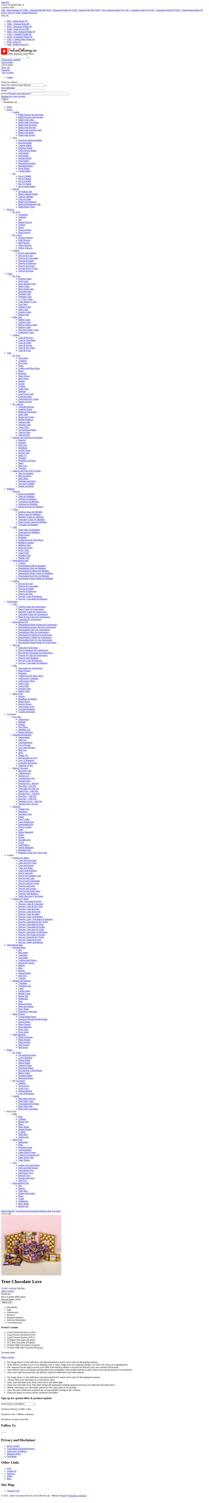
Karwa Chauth (24, 827)
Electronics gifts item (27, 1011)
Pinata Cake (23, 314)
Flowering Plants (25, 1068)
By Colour (17, 235)
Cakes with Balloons (27, 870)
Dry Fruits (22, 363)
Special (16, 189)
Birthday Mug (24, 545)
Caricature (22, 955)
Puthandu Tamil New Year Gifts (32, 852)
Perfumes (22, 373)
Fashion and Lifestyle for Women (28, 437)
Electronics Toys (25, 1173)
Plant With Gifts (25, 1106)
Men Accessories (25, 473)
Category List (13, 1491)
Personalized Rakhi (27, 163)
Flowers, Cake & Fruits (28, 909)
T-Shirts (21, 386)
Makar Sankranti (25, 832)
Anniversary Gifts (26, 706)
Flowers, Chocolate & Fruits (31, 924)
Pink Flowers (24, 240)
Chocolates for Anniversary (30, 668)
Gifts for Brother (25, 196)
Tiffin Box (23, 1134)
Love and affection (26, 747)
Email (3, 90)
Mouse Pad (23, 996)
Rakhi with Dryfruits (27, 125)
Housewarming (25, 1091)
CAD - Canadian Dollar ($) (136, 10)
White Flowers (24, 245)
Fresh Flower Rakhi (27, 150)
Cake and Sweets (26, 865)
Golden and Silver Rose (29, 368)
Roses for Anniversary (28, 647)
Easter (21, 817)
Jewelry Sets (23, 453)
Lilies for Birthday (26, 496)
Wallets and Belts (26, 486)
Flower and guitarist (27, 253)
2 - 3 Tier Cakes (25, 299)
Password (5, 93)
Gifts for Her (24, 435)
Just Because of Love (27, 758)
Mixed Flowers (25, 222)
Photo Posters (24, 1039)
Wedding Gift (24, 729)
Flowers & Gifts (25, 594)
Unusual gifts (24, 422)
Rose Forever (24, 232)
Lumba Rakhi (24, 171)
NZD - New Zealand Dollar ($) (109, 10)
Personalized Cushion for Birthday (33, 571)
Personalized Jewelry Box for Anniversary (37, 627)
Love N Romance (26, 760)
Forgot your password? (20, 93)
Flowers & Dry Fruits (28, 268)
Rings (20, 463)
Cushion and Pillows (27, 960)
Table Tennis (24, 1160)
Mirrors (21, 965)
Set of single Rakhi (26, 186)
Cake (15, 604)
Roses (21, 227)
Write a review (7, 1291)
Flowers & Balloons (27, 263)
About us (11, 1473)
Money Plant (24, 1073)
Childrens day (24, 773)
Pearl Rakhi (23, 161)
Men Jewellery (24, 476)
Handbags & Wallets (27, 699)
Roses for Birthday (26, 494)
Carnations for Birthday (28, 501)
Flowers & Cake (25, 255)
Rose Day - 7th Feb (27, 786)
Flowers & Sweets (26, 266)
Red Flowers (24, 243)
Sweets (21, 384)
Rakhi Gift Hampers (27, 202)
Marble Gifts (24, 558)
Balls (20, 1145)
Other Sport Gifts (26, 1157)
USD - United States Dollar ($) (189, 10)
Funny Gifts (23, 550)
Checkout (5, 70)
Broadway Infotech (77, 1495)
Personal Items (19, 947)
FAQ (9, 1468)
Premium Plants (25, 1075)
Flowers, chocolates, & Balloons (32, 932)
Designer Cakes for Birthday (31, 517)
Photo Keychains (26, 1006)
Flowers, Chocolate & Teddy (31, 929)
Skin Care (22, 466)
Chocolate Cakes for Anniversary (33, 614)
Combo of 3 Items (21, 899)
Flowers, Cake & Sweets (29, 911)
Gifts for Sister (24, 199)
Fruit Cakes (23, 281)
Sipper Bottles (24, 973)
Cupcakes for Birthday (28, 524)
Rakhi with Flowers (27, 127)
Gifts (9, 353)
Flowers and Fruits (26, 886)
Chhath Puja (23, 809)
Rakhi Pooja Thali (26, 207)
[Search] (28, 57)
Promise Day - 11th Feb (29, 793)
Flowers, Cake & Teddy (29, 914)
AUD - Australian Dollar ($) (161, 10)
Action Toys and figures (29, 1165)
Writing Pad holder (26, 1193)
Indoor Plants (24, 1063)
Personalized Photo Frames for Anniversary (37, 624)
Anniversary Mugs (26, 681)
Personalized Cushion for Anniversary (35, 635)
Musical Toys (24, 1175)
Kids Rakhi (23, 155)
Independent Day (26, 824)
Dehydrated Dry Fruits (28, 399)
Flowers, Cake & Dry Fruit (30, 906)
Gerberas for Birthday (28, 504)
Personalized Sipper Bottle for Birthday (35, 578)
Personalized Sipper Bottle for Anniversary (37, 642)
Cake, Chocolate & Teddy (30, 901)
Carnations (23, 214)
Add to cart (6, 1302)
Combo (16, 112)
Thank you (23, 755)
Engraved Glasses (26, 963)
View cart (5, 67)
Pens (20, 1001)
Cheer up (22, 740)
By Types (17, 1052)
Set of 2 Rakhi (24, 176)
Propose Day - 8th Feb (28, 783)
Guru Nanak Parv (26, 822)
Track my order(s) (9, 85)
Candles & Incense (26, 712)
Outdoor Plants (25, 1065)
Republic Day (24, 840)
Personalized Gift (20, 622)
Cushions (22, 360)
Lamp (20, 988)
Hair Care (22, 445)
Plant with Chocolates (28, 1109)
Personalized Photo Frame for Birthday (35, 573)
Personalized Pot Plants (28, 1104)
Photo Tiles (23, 1029)
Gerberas (22, 217)
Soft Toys (22, 975)
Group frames (24, 1022)
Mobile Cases (24, 993)
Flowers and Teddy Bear (29, 891)
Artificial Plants (25, 409)
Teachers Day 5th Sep (28, 804)
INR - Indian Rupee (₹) (11, 10)
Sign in (4, 88)
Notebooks (23, 998)
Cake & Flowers (25, 337)
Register (11, 88)
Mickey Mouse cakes (27, 325)
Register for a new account (13, 96)
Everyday (17, 717)
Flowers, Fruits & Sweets (29, 940)
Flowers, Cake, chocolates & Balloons (35, 919)
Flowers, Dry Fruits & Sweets (31, 934)
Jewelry (21, 696)
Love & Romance (26, 1093)
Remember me (10, 102)
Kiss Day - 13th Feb (27, 799)
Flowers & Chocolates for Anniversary (35, 653)
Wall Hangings (19, 1034)
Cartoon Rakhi (24, 145)
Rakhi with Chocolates (28, 122)
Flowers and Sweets (27, 888)
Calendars (22, 983)
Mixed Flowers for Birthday (30, 507)
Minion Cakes (24, 327)
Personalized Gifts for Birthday (32, 565)
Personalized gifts (20, 560)
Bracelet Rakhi (25, 143)
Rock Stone (23, 1032)
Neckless (22, 458)
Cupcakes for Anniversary (30, 619)
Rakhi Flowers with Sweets (30, 117)
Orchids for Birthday (27, 499)
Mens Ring (23, 478)
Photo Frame (24, 376)
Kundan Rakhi (24, 158)
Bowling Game (25, 1147)
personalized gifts (14, 945)
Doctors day (23, 776)
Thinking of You (25, 765)
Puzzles (21, 970)
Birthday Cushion (26, 542)
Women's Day (24, 781)
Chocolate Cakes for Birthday (31, 519)
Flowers (10, 209)
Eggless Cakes (24, 312)
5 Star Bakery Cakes (27, 302)
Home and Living (26, 417)
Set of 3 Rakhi (24, 179)
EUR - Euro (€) (8, 13)
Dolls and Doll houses (28, 1168)
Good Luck (23, 1088)
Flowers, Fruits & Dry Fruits (31, 937)
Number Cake (24, 307)
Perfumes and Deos (27, 460)
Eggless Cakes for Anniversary (32, 606)
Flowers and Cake (26, 878)
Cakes (9, 273)
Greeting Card (24, 986)
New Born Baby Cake (28, 330)
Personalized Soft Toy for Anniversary (35, 640)
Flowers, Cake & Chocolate (30, 904)
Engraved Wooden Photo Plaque (32, 1019)
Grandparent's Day (26, 778)
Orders (10, 77)
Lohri (20, 829)
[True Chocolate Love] (31, 1274)
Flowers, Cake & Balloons (30, 596)
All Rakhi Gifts (25, 191)
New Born (23, 727)
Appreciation (24, 737)
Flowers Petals (24, 230)
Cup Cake (22, 304)
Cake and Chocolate (27, 860)
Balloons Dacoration (27, 412)
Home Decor (24, 701)
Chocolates (23, 358)
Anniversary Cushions (28, 678)
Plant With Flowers (26, 1098)
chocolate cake (24, 291)
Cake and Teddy (25, 868)
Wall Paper (23, 1047)
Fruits (20, 366)
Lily (20, 220)
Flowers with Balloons (28, 658)
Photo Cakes (24, 286)
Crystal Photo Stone (27, 1016)
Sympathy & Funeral (27, 763)
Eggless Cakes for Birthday (30, 512)
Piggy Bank (23, 1009)
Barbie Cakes (24, 319)
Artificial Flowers (26, 407)
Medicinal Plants (25, 1078)
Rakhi (9, 109)
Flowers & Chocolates (28, 258)
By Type (16, 212)
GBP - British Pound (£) (27, 13)
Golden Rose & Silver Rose (30, 540)
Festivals (16, 806)
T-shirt (21, 1198)
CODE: (4, 1288)
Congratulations (25, 742)
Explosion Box (25, 396)
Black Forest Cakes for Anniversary (34, 617)
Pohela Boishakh (25, 847)
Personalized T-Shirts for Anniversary (35, 637)
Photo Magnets (25, 1027)
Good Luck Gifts (26, 394)
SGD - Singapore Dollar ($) (58, 10)
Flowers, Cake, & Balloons (30, 916)
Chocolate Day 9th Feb (28, 788)
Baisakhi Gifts (24, 850)
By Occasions (19, 1080)
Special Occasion (20, 768)
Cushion (22, 1119)
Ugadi (21, 842)
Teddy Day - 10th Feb (28, 791)
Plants (9, 1050)
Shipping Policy (14, 1454)
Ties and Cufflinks (26, 483)
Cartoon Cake (24, 322)
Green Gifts (23, 427)
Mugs (20, 371)
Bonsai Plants (24, 1060)
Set (14, 173)
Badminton (23, 1142)
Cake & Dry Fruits (26, 348)
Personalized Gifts (21, 1183)
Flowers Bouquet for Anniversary (33, 650)
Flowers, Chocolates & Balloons (32, 599)
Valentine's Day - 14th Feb (30, 801)
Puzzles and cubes (26, 1178)
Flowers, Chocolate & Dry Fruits (33, 922)
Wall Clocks (23, 1045)
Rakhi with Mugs (26, 132)
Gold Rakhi (23, 153)
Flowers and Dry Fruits (28, 883)
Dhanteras (22, 811)
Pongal (21, 837)
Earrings (22, 442)
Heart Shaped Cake (27, 284)
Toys (15, 1162)
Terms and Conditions (17, 1451)
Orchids (21, 225)
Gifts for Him (24, 432)
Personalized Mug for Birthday (32, 568)
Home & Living (25, 548)
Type (15, 138)
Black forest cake (26, 289)
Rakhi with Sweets (26, 135)
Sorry (20, 753)
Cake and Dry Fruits (27, 863)
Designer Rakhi (25, 148)
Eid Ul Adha (24, 819)
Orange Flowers (25, 237)
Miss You (22, 750)
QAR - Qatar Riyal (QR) (83, 10)
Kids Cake (17, 317)
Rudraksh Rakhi (25, 166)
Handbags (22, 448)
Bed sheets (23, 952)
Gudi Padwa (23, 845)
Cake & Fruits (24, 350)
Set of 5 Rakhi (24, 184)
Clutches (22, 468)
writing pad (23, 1137)
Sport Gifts (17, 1139)
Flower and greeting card (29, 875)
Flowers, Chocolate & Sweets (31, 927)
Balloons (22, 391)
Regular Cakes (24, 278)
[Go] (46, 85)
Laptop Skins (24, 991)
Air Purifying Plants (27, 430)
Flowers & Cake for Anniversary (33, 655)
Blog (9, 1479)
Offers (10, 1476)
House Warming (25, 732)
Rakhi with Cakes (26, 120)
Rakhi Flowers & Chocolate (30, 114)
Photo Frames (24, 671)
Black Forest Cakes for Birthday (32, 522)
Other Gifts (18, 694)
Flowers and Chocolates (29, 881)
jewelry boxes (24, 450)
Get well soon (24, 745)
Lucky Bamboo (25, 1057)
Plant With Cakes (26, 1101)
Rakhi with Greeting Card (30, 130)
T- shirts (21, 1132)
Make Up (22, 455)
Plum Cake (23, 309)
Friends (21, 724)
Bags (20, 1116)
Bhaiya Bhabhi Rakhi (28, 194)
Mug (20, 968)
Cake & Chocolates (27, 340)
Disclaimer (11, 1456)
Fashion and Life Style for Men (27, 471)
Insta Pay (5, 2)
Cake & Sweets (25, 345)
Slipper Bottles (24, 1129)
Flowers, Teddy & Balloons (30, 942)
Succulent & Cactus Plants (30, 1070)
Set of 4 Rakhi (24, 181)
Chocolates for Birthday (29, 532)
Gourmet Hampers (26, 709)
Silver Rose (23, 378)
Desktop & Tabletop (22, 981)
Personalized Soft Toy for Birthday (33, 576)
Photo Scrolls (24, 1042)
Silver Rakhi (23, 168)
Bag (20, 950)
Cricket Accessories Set (28, 1155)
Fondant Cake (24, 294)
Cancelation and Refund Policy (21, 1448)
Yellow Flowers (25, 248)
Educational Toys (26, 1170)
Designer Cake (25, 296)
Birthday (11, 489)
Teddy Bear (23, 389)
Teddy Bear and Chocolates (30, 896)
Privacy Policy (13, 1446)
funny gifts (23, 414)
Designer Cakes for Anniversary (32, 612)
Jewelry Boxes (24, 704)
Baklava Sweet (25, 401)
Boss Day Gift (24, 770)
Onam (21, 834)
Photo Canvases (25, 1037)
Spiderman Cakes (26, 332)
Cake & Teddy (24, 343)
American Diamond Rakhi (30, 140)
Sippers (21, 381)
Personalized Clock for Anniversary (34, 630)
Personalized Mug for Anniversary (33, 632)
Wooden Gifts (24, 425)
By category (18, 404)
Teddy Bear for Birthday (29, 530)
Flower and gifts (25, 873)
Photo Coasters (25, 1004)
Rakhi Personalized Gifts (29, 204)
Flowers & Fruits (25, 271)
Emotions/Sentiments (22, 735)
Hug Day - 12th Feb (27, 796)
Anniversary (12, 601)
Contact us (11, 1471)
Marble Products (25, 419)
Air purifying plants (27, 1055)
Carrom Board (24, 1150)
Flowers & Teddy (26, 261)
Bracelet (22, 440)
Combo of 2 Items (21, 858)
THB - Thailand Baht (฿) (34, 10)
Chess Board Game (27, 1152)
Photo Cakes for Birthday (29, 514)
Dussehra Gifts (25, 814)
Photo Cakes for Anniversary (31, 609)
